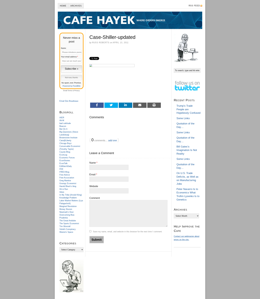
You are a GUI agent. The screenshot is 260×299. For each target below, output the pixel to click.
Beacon (62, 126)
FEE (61, 169)
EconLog (63, 155)
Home (63, 6)
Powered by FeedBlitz (71, 86)
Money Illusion (65, 209)
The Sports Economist (69, 223)
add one (112, 140)
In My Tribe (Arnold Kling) (70, 195)
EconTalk (63, 163)
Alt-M (61, 120)
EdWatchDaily (65, 166)
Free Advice (64, 175)
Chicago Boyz (65, 143)
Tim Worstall (64, 226)
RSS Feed (194, 6)
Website (93, 186)
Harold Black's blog (67, 186)
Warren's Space (66, 232)
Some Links (183, 118)
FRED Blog (64, 172)
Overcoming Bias (66, 215)
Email (93, 174)
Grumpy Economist (67, 183)
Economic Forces (67, 158)
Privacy (77, 90)
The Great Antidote (67, 220)
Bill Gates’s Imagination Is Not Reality (186, 150)
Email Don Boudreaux (68, 101)
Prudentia (63, 218)
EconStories (64, 160)
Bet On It (63, 129)
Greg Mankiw (65, 180)
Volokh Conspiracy (67, 229)
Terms (70, 90)
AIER (61, 117)
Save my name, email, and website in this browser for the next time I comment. (127, 231)
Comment (94, 198)
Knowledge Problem (68, 198)
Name (93, 162)
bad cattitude (65, 123)
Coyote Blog (64, 152)
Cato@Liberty (65, 140)
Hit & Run (63, 189)
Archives (76, 6)
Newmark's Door (66, 212)
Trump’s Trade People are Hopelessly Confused (188, 109)
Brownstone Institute (68, 137)
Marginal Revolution (68, 206)
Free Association (66, 178)
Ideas (61, 192)
